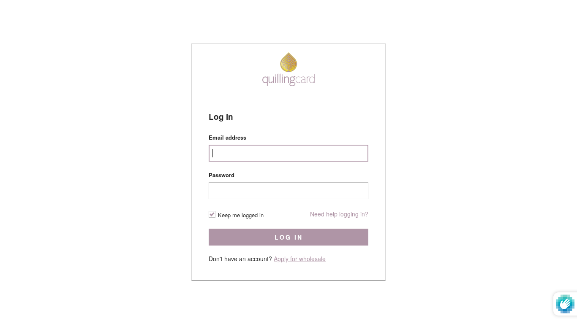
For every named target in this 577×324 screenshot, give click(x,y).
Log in (289, 237)
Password (221, 175)
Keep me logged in (241, 215)
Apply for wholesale (300, 258)
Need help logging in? (339, 214)
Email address (227, 137)
